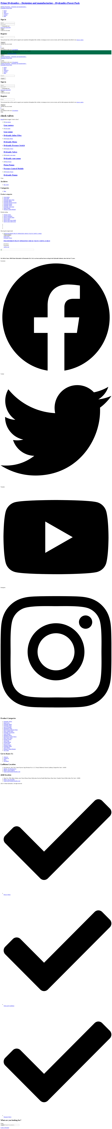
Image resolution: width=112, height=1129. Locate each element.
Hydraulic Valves (10, 152)
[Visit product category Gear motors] (7, 122)
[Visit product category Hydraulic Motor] (8, 138)
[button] (56, 47)
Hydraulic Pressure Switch (14, 145)
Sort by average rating (9, 217)
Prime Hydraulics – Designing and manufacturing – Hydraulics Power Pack (40, 3)
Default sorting (7, 214)
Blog (5, 191)
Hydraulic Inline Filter (13, 135)
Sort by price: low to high (10, 220)
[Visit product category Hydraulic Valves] (8, 148)
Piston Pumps (9, 165)
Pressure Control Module (14, 169)
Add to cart (6, 247)
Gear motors (9, 125)
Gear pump (8, 132)
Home (2, 119)
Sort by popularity (8, 216)
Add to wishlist (7, 235)
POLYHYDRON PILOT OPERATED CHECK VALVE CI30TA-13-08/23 (27, 241)
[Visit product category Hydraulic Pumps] (8, 171)
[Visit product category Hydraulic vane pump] (9, 155)
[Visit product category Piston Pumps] (7, 161)
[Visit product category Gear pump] (7, 128)
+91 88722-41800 (11, 53)
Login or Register (5, 1127)
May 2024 (6, 184)
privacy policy (80, 39)
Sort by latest (7, 219)
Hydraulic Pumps (10, 175)
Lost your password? (6, 27)
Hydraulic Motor (10, 142)
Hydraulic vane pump (12, 158)
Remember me (5, 26)
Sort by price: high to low (10, 221)
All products (15, 49)
